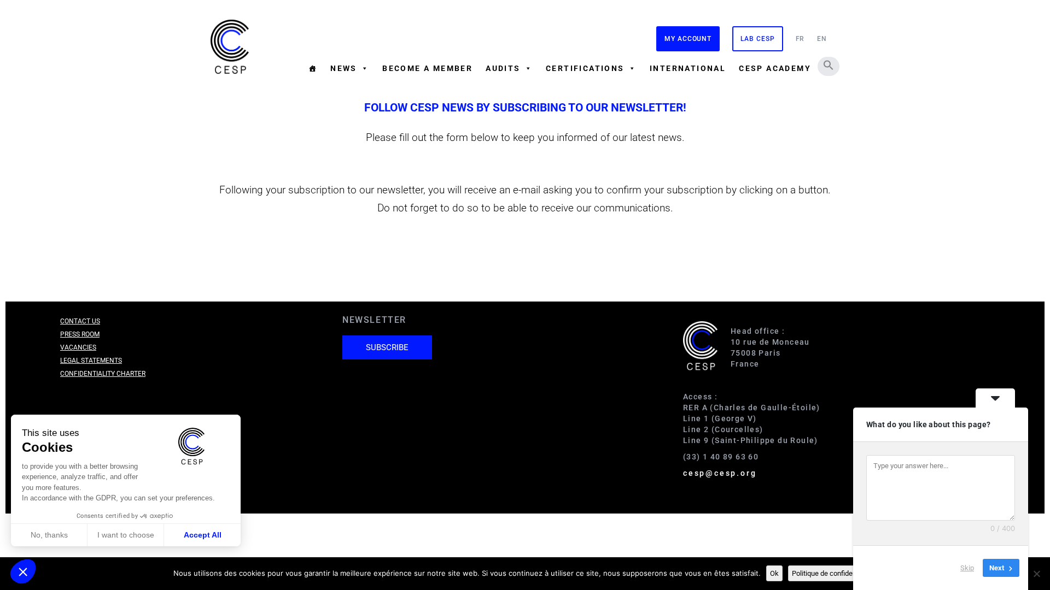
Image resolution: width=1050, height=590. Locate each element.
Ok (774, 573)
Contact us (80, 321)
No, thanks (49, 534)
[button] (828, 65)
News (343, 68)
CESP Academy (775, 68)
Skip (967, 568)
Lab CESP (757, 39)
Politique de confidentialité (832, 573)
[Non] (1036, 573)
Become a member (427, 68)
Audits (503, 68)
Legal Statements (91, 360)
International (688, 68)
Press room (80, 334)
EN (822, 39)
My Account (687, 39)
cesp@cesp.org (719, 473)
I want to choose (125, 534)
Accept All (202, 534)
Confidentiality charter (102, 373)
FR (800, 39)
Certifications (585, 68)
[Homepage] (313, 68)
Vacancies (78, 347)
